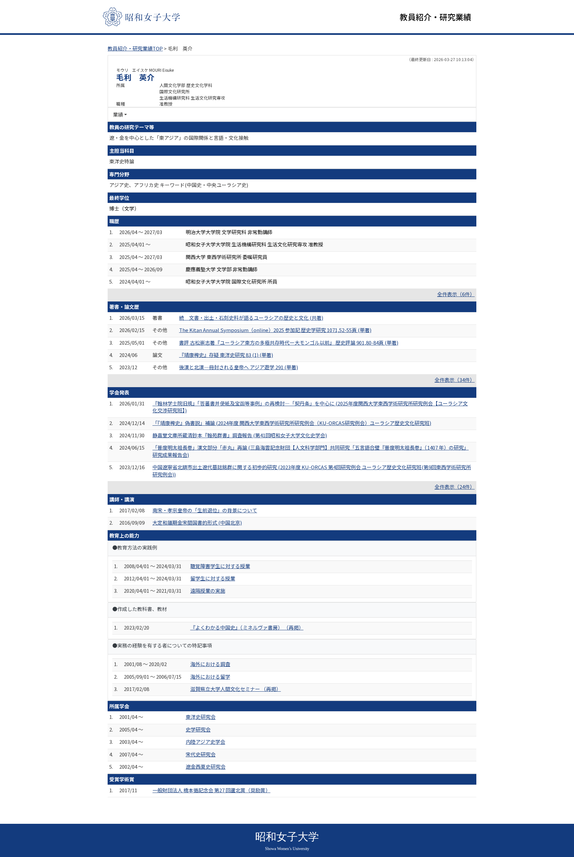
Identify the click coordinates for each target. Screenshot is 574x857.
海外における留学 (210, 676)
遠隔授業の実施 (207, 590)
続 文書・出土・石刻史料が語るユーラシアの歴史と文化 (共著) (251, 317)
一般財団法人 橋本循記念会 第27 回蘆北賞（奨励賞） (211, 790)
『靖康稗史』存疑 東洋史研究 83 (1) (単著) (226, 354)
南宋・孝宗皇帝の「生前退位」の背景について (204, 510)
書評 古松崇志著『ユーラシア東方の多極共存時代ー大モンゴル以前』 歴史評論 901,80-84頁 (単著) (288, 342)
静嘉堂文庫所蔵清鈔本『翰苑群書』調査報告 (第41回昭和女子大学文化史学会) (239, 435)
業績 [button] (118, 114)
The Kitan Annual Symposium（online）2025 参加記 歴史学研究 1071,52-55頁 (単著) (275, 329)
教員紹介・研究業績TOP (135, 48)
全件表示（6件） (456, 294)
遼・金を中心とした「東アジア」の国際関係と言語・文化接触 (178, 137)
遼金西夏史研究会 (206, 766)
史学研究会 (198, 729)
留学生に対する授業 (212, 578)
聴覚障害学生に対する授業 (220, 565)
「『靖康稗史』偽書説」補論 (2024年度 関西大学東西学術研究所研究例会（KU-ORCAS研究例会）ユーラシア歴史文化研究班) (291, 422)
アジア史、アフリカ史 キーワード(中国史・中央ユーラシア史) (178, 184)
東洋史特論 (121, 161)
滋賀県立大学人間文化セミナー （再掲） (235, 688)
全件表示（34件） (454, 379)
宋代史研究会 (201, 754)
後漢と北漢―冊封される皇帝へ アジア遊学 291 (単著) (238, 367)
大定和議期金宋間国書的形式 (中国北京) (197, 522)
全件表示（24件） (454, 486)
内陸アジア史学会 (205, 741)
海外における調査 (210, 663)
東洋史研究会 (201, 716)
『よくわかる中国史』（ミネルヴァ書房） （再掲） (247, 627)
